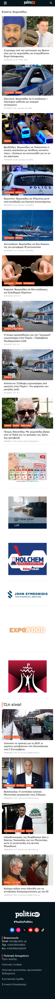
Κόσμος (7, 141)
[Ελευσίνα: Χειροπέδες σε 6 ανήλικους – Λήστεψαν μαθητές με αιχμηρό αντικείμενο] (27, 80)
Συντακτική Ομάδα (13, 979)
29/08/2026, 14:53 (10, 752)
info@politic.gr (18, 941)
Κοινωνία (8, 44)
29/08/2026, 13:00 (10, 895)
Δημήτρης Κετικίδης (24, 108)
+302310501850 (16, 945)
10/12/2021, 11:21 (10, 393)
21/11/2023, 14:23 (10, 108)
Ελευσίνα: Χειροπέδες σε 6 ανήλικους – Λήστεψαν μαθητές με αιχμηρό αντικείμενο (26, 102)
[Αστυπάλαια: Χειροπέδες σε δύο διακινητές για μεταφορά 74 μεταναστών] (27, 225)
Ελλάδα (19, 92)
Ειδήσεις (19, 192)
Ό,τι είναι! (16, 737)
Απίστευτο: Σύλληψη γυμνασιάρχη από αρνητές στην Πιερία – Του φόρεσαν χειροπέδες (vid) (26, 386)
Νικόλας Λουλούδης (26, 205)
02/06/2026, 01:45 (10, 60)
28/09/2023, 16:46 (10, 205)
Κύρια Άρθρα (18, 328)
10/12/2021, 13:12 (10, 344)
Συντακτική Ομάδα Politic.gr (29, 752)
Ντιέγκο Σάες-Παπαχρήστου (28, 441)
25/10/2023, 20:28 (10, 160)
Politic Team (23, 60)
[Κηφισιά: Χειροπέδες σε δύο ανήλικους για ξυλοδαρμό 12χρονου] (27, 270)
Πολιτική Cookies (12, 964)
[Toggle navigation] (5, 3)
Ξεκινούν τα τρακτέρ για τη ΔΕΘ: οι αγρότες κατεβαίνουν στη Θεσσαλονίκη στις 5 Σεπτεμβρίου (26, 746)
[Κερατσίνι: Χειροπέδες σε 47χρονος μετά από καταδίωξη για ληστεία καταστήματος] (27, 180)
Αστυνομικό (9, 92)
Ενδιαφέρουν (29, 283)
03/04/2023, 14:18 (10, 296)
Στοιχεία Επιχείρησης (14, 984)
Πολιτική (29, 785)
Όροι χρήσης (9, 959)
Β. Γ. (18, 344)
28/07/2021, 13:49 (10, 441)
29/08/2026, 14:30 (10, 798)
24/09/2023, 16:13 (10, 250)
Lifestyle (8, 425)
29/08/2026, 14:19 (10, 849)
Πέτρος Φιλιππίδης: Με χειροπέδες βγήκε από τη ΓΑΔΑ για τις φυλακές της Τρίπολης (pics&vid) (27, 435)
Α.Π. (19, 296)
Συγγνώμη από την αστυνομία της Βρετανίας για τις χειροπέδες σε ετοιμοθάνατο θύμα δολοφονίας (27, 53)
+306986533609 (16, 948)
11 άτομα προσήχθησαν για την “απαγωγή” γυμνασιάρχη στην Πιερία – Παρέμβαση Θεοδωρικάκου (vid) (27, 338)
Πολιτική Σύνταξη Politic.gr (28, 798)
